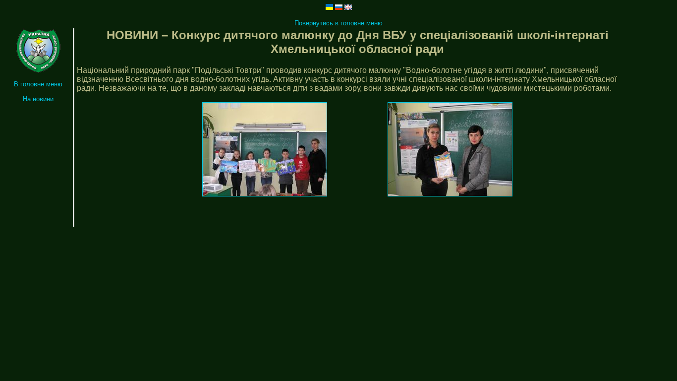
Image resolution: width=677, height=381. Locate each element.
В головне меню (38, 84)
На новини (38, 99)
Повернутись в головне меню (338, 23)
